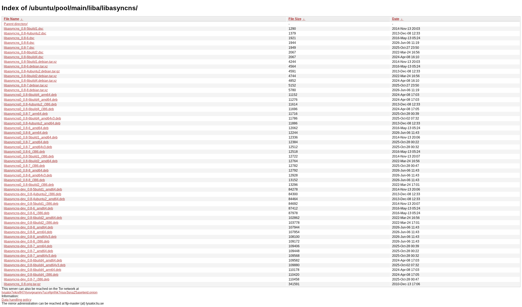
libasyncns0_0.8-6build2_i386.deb (29, 184)
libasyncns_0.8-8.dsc (19, 42)
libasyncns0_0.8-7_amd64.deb (26, 142)
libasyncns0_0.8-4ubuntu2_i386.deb (30, 104)
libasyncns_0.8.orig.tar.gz (22, 284)
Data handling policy (16, 299)
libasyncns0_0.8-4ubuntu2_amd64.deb (32, 123)
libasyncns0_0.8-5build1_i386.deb (29, 156)
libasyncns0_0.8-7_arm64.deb (26, 113)
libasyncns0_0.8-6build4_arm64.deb (30, 94)
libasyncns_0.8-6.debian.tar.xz (26, 66)
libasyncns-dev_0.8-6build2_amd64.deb (33, 217)
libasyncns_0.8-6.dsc (19, 38)
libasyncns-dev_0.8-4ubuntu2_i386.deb (32, 194)
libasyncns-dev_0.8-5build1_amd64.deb (33, 189)
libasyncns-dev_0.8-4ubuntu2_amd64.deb (34, 199)
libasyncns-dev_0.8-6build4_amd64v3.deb (34, 265)
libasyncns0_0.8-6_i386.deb (24, 151)
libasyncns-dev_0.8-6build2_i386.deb (31, 222)
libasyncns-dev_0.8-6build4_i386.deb (31, 274)
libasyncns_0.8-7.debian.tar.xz (26, 85)
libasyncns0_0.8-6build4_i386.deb (29, 109)
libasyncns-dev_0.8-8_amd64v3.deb (30, 236)
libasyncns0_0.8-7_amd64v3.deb (28, 147)
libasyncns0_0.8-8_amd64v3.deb (28, 175)
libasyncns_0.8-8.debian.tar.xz (26, 90)
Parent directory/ (16, 24)
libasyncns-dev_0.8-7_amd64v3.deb (30, 255)
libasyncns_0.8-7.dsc (19, 47)
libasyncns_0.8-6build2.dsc (23, 52)
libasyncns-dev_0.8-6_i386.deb (26, 213)
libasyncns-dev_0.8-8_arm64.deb (28, 232)
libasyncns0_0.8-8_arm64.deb (26, 132)
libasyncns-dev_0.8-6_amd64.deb (28, 208)
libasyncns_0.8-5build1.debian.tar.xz (30, 61)
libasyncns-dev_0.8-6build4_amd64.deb (33, 260)
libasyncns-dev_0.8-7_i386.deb (26, 279)
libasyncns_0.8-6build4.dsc (23, 57)
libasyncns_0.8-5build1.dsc (23, 28)
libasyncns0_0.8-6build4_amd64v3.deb (32, 118)
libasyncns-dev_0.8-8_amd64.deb (28, 227)
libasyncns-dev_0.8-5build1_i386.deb (31, 203)
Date (395, 19)
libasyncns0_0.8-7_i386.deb (24, 165)
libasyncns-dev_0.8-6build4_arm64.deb (32, 270)
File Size (295, 19)
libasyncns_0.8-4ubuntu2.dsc (25, 33)
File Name (11, 19)
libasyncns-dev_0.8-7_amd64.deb (28, 251)
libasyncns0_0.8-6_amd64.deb (26, 128)
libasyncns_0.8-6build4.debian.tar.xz (30, 80)
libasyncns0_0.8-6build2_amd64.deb (31, 161)
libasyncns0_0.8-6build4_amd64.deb (31, 99)
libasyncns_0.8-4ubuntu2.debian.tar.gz (32, 71)
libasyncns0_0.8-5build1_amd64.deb (31, 137)
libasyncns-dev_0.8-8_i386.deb (26, 241)
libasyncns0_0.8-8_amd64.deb (26, 170)
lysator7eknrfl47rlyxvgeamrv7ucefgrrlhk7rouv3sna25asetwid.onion (49, 292)
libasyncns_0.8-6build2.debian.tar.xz (30, 76)
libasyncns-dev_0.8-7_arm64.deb (28, 246)
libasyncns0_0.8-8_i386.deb (24, 180)
